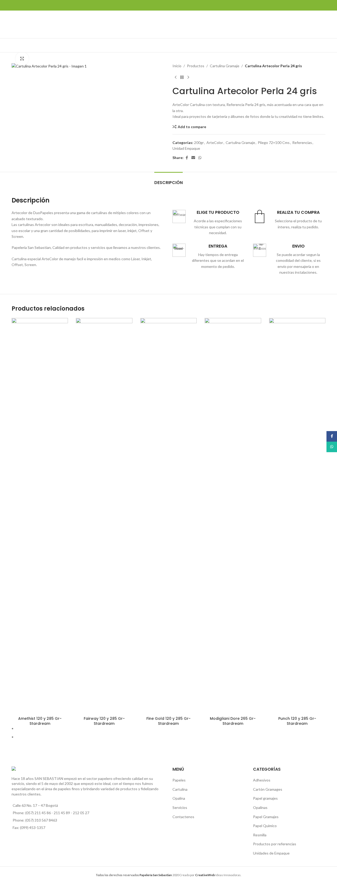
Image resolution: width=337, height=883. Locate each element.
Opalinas (260, 807)
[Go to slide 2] (170, 737)
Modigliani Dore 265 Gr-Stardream (233, 721)
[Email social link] (193, 157)
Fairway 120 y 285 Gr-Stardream (104, 721)
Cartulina (179, 789)
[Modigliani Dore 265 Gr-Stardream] (233, 515)
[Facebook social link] (187, 157)
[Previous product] (175, 77)
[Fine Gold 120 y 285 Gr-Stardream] (168, 515)
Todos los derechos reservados (134, 875)
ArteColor (214, 142)
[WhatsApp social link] (200, 157)
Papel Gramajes (266, 816)
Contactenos (183, 816)
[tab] (168, 180)
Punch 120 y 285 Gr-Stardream (297, 721)
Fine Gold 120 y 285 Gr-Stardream (168, 721)
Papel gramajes (265, 798)
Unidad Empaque (186, 148)
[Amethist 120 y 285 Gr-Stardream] (40, 515)
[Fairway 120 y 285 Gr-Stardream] (104, 515)
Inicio (176, 66)
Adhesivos (261, 780)
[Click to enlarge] (22, 58)
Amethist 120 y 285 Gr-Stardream (40, 721)
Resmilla (259, 835)
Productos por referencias (274, 844)
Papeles (179, 780)
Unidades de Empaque (271, 853)
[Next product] (188, 77)
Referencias (302, 142)
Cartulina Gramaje (224, 66)
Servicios (179, 807)
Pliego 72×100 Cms (274, 142)
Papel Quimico (265, 825)
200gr (199, 142)
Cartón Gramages (267, 789)
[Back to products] (182, 77)
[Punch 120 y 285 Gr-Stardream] (297, 515)
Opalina (178, 798)
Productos (195, 66)
